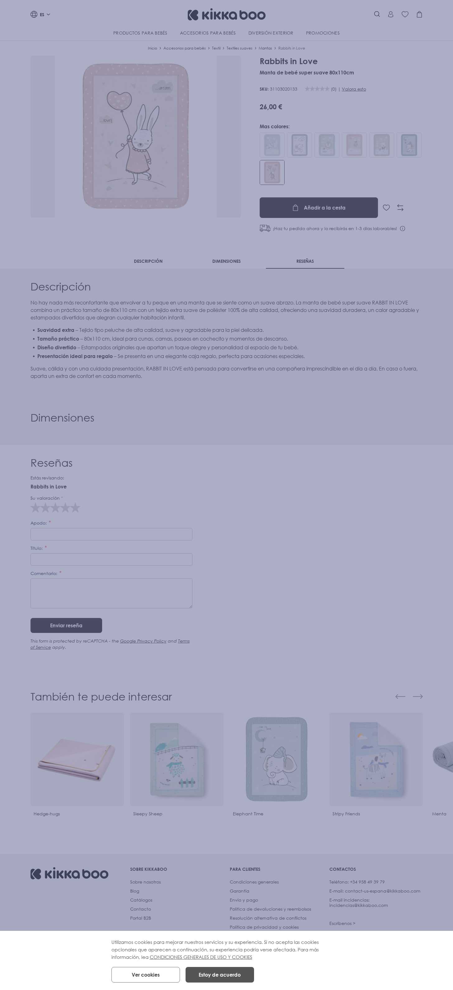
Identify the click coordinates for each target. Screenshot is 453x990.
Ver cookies (146, 975)
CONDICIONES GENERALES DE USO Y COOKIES (201, 957)
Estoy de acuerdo (220, 975)
